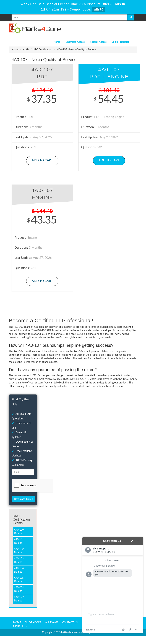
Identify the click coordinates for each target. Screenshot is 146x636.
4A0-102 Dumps (19, 551)
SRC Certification (42, 49)
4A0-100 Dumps (19, 532)
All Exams (51, 622)
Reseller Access (98, 42)
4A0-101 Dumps (19, 541)
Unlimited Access (75, 42)
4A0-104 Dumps (19, 570)
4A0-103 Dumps (19, 560)
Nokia (26, 49)
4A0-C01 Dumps (19, 589)
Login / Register (120, 42)
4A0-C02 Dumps (19, 599)
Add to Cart (42, 160)
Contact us (70, 622)
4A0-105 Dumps (19, 580)
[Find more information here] (112, 585)
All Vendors (33, 622)
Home (56, 42)
